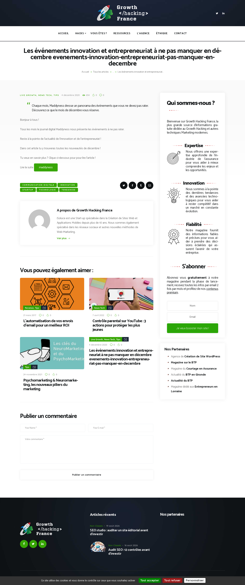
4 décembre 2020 (71, 95)
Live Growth (28, 95)
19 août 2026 (113, 525)
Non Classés (96, 525)
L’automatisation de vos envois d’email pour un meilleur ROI (48, 323)
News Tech (45, 95)
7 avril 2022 (98, 315)
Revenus (29, 308)
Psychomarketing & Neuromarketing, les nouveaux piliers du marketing (50, 384)
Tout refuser (172, 580)
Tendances (69, 190)
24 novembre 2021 (32, 374)
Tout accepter (149, 580)
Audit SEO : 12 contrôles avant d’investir (129, 552)
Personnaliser (195, 580)
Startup (27, 190)
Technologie (47, 190)
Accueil (85, 72)
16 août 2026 (131, 545)
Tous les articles (100, 72)
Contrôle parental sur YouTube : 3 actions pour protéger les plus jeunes (119, 325)
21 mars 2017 (29, 315)
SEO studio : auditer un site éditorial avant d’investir (119, 532)
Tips (56, 95)
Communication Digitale (38, 185)
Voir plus (61, 238)
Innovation (67, 185)
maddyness (46, 167)
